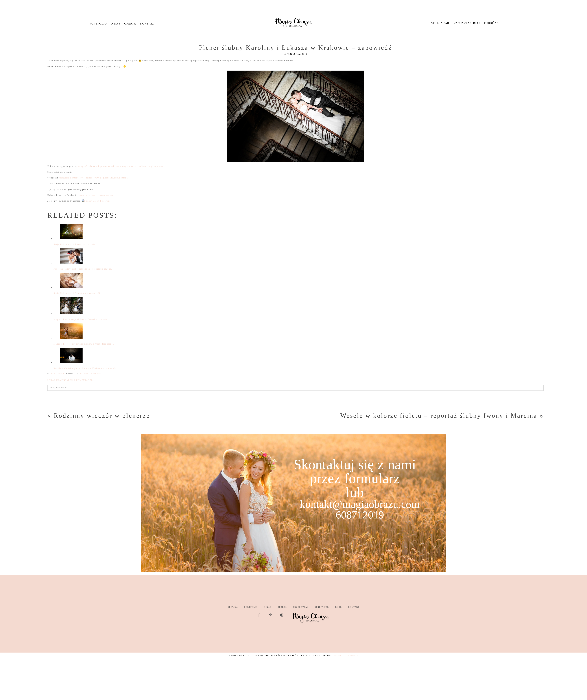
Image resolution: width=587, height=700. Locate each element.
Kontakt (147, 23)
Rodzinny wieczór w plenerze (102, 415)
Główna (232, 607)
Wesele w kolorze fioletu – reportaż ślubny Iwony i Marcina (438, 415)
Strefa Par (440, 22)
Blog (477, 22)
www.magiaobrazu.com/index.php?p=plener (139, 166)
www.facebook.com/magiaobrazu (97, 195)
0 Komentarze (70, 380)
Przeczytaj (461, 22)
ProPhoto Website (346, 655)
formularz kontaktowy (71, 178)
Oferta (130, 23)
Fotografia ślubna (90, 373)
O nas (115, 23)
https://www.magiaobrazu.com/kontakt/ (107, 178)
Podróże (491, 22)
